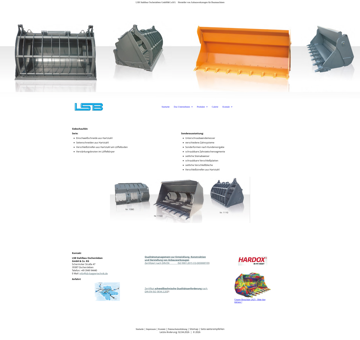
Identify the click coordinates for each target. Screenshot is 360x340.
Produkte (201, 107)
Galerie (215, 107)
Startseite (166, 107)
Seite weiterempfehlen (212, 329)
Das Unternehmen (182, 107)
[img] (180, 49)
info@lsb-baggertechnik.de (93, 273)
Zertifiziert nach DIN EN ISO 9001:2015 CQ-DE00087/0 (177, 260)
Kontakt (226, 107)
